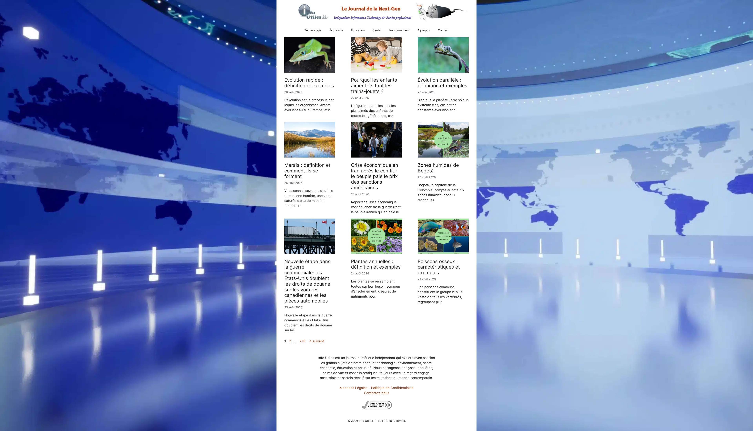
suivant (316, 341)
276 (302, 341)
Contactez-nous (376, 393)
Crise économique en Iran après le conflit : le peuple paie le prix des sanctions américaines (374, 176)
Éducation (358, 30)
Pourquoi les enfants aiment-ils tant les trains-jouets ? (374, 85)
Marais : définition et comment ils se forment (307, 170)
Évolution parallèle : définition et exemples (442, 82)
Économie (336, 30)
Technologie (313, 30)
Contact (443, 30)
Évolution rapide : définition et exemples (309, 82)
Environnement (399, 30)
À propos (423, 30)
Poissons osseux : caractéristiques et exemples (439, 267)
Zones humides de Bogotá (438, 168)
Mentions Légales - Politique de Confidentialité (377, 388)
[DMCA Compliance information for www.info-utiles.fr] (376, 408)
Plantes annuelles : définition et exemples (376, 264)
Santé (377, 30)
